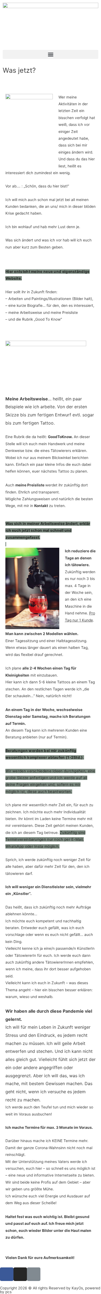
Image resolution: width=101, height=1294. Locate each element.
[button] (50, 54)
